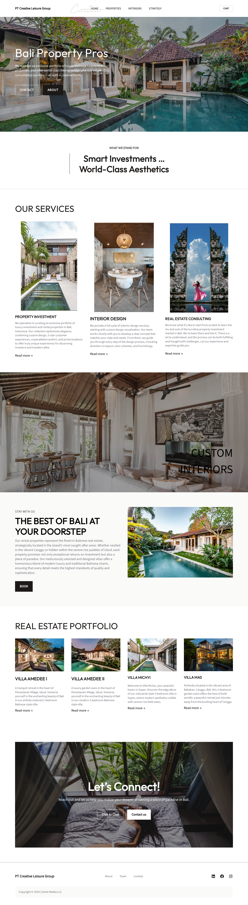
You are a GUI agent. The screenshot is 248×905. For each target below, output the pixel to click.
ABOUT (53, 90)
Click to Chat (110, 814)
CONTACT (27, 90)
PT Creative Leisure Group (32, 8)
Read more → (24, 355)
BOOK (24, 586)
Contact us (139, 814)
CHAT (226, 8)
